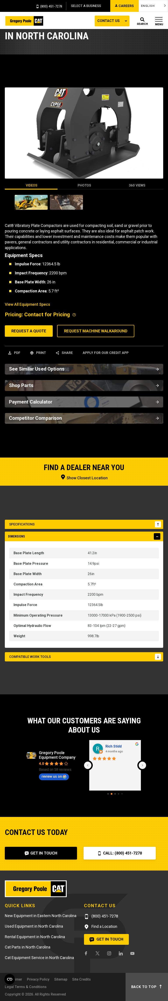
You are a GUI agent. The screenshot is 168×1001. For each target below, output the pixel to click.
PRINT (40, 353)
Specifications (22, 524)
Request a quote (28, 331)
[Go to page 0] (108, 794)
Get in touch (109, 939)
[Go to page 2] (115, 794)
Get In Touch (43, 853)
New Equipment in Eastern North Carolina (40, 915)
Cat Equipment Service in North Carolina (39, 957)
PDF (16, 353)
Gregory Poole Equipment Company (57, 755)
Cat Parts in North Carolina (27, 947)
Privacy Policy (38, 979)
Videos (31, 185)
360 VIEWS (137, 185)
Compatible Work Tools (30, 657)
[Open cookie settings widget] (9, 979)
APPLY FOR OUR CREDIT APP (106, 353)
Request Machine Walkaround (95, 331)
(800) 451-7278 (51, 6)
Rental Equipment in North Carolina (35, 936)
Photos (84, 185)
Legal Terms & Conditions (26, 987)
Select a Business (86, 6)
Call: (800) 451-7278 (122, 853)
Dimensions (16, 536)
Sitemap (60, 979)
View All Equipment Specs (27, 304)
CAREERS (126, 6)
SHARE (67, 353)
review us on (52, 776)
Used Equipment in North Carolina (34, 926)
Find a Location (104, 926)
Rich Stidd (113, 746)
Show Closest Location (87, 478)
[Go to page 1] (111, 794)
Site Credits (81, 979)
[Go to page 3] (118, 794)
